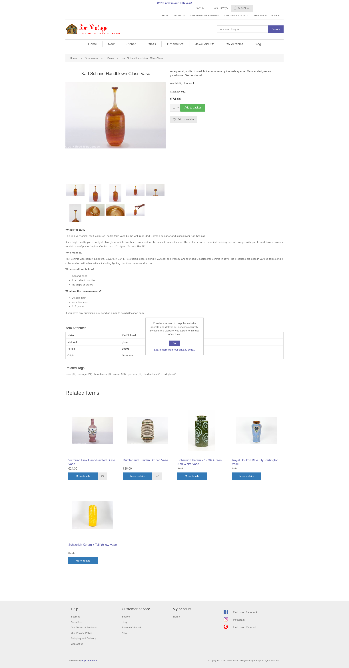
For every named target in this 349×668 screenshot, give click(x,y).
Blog (165, 15)
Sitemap (75, 616)
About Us (179, 15)
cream (116, 374)
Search (276, 29)
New (111, 44)
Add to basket (192, 107)
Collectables (234, 44)
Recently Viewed (131, 627)
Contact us (77, 643)
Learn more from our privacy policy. (174, 349)
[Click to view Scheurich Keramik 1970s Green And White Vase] (202, 430)
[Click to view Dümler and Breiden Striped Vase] (147, 430)
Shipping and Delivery (267, 15)
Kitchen (131, 44)
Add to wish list (102, 476)
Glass (152, 44)
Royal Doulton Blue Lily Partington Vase (255, 462)
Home (92, 44)
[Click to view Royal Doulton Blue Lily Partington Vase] (256, 430)
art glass (169, 374)
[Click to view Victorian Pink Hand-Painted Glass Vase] (93, 430)
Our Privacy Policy (236, 15)
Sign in (200, 8)
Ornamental (175, 44)
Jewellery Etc (204, 44)
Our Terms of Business (204, 15)
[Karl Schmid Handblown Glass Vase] (75, 193)
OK (174, 343)
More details (83, 476)
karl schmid (151, 374)
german (132, 374)
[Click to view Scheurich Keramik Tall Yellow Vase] (93, 515)
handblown (100, 374)
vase (68, 374)
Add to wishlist (186, 119)
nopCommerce (89, 660)
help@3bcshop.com (132, 312)
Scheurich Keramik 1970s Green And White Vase (199, 462)
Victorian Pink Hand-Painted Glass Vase (91, 462)
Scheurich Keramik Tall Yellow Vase (92, 544)
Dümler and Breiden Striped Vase (145, 460)
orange (83, 374)
